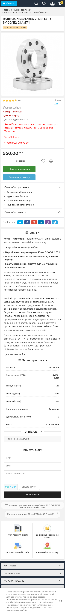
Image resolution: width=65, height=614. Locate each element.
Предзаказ (20, 161)
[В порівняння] (51, 161)
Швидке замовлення (19, 169)
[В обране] (43, 161)
